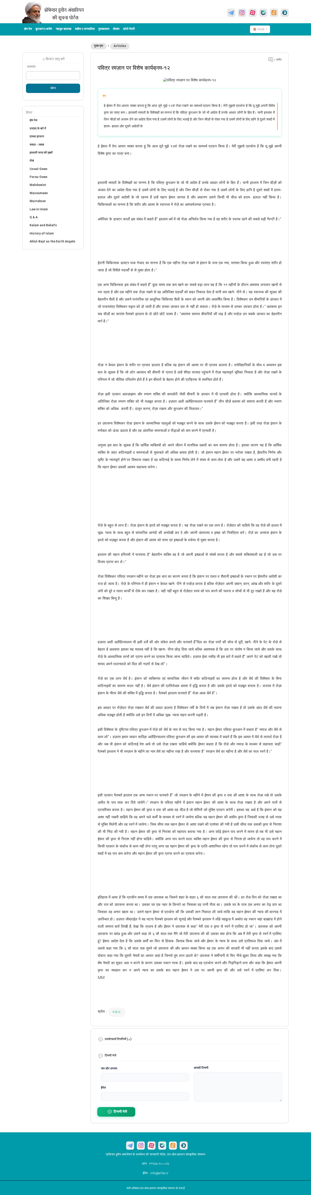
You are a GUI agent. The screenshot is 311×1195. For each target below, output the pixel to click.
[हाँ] (263, 13)
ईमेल (103, 1087)
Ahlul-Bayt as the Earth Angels (52, 241)
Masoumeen (39, 193)
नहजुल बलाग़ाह (63, 29)
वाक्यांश (31, 67)
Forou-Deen (38, 177)
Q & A (34, 217)
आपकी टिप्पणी (201, 1068)
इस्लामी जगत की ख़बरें (41, 152)
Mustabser (38, 201)
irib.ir (116, 1012)
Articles (120, 46)
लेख (32, 160)
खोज (53, 88)
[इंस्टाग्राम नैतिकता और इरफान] (242, 13)
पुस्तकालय (103, 29)
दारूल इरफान (37, 136)
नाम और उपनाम (109, 1068)
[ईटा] (274, 13)
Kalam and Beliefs (43, 225)
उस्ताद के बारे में (38, 128)
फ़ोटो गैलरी (129, 29)
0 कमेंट (277, 59)
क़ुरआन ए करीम (44, 29)
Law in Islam (39, 209)
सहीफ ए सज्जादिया (85, 29)
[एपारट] (253, 13)
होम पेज (28, 29)
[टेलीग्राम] (231, 13)
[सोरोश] (285, 13)
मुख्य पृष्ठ (98, 46)
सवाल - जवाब (37, 144)
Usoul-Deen (38, 169)
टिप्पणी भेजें (120, 1112)
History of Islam (42, 233)
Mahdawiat (38, 185)
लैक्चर (116, 29)
